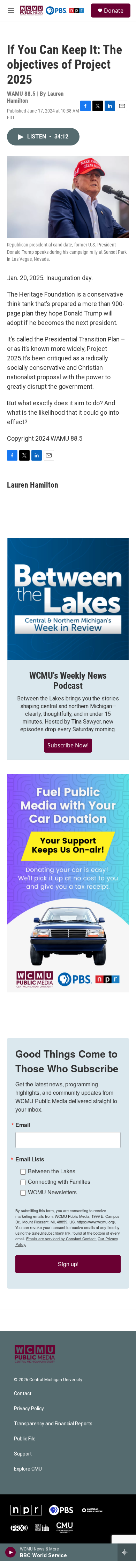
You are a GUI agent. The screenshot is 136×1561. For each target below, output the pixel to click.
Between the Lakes (51, 1171)
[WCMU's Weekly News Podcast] (68, 599)
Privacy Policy (29, 1408)
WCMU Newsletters (52, 1192)
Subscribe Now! (68, 745)
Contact (22, 1393)
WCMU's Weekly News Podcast (68, 680)
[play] (10, 1552)
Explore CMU (28, 1469)
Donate (113, 10)
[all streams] (127, 1552)
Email (22, 1125)
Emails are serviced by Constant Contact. (61, 1238)
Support (23, 1454)
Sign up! (68, 1264)
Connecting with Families (59, 1181)
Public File (25, 1438)
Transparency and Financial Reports (53, 1423)
